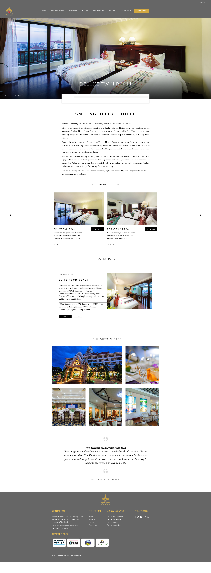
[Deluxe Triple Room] (79, 208)
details (57, 244)
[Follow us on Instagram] (145, 517)
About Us (92, 519)
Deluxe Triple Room (65, 229)
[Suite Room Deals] (129, 291)
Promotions (98, 11)
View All (98, 229)
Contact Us (126, 11)
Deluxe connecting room (122, 229)
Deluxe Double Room (115, 516)
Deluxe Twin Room (114, 519)
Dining (85, 11)
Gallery (112, 11)
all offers (78, 316)
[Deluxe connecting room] (132, 208)
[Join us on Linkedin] (148, 517)
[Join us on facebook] (135, 517)
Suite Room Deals (73, 280)
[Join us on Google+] (141, 517)
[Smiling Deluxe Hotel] (9, 11)
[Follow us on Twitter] (138, 517)
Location (17, 95)
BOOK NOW (141, 11)
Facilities (73, 11)
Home (43, 11)
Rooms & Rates (57, 11)
